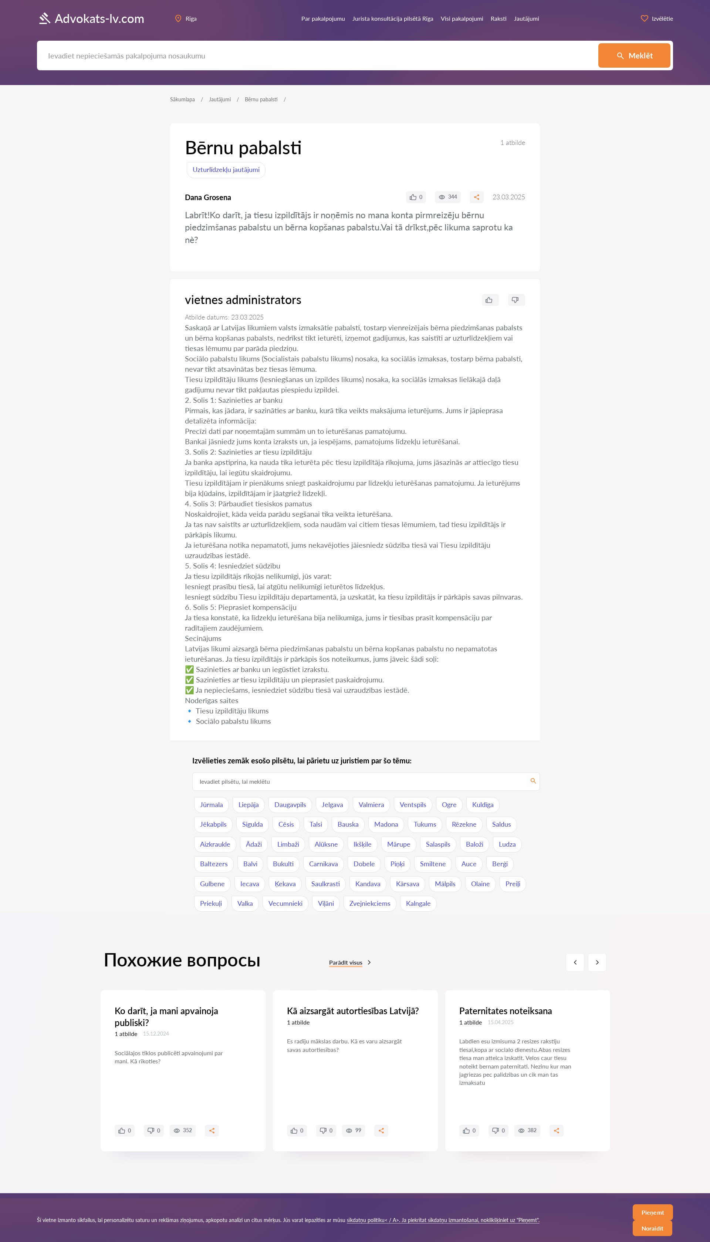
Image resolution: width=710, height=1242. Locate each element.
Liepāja (249, 804)
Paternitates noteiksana (505, 1010)
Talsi (316, 824)
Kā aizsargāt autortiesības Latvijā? (353, 1010)
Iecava (249, 884)
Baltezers (214, 864)
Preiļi (513, 884)
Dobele (364, 864)
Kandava (368, 884)
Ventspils (413, 804)
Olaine (480, 884)
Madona (386, 824)
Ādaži (254, 844)
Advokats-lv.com (99, 18)
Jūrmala (211, 804)
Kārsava (407, 884)
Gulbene (212, 884)
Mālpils (445, 884)
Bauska (348, 824)
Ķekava (285, 884)
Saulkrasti (325, 884)
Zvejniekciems (369, 903)
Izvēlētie (662, 18)
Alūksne (326, 844)
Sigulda (252, 824)
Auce (469, 864)
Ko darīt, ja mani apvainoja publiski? (166, 1016)
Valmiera (371, 804)
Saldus (501, 824)
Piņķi (397, 864)
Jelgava (332, 804)
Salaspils (438, 844)
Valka (245, 903)
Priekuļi (211, 903)
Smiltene (433, 864)
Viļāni (326, 903)
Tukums (425, 824)
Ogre (449, 804)
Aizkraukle (215, 844)
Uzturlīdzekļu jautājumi (226, 169)
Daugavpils (290, 804)
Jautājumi (220, 99)
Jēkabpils (213, 824)
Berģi (500, 864)
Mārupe (398, 844)
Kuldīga (483, 804)
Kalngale (418, 903)
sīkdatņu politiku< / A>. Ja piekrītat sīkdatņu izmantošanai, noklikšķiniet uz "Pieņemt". (443, 1220)
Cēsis (286, 824)
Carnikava (323, 864)
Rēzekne (464, 824)
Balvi (250, 864)
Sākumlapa (182, 99)
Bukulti (283, 864)
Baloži (474, 844)
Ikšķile (363, 844)
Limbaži (288, 844)
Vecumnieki (285, 903)
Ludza (507, 844)
